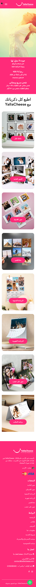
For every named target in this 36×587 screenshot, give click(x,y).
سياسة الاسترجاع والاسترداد (26, 539)
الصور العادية (18, 179)
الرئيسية (32, 517)
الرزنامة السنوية (18, 300)
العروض (32, 526)
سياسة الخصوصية (29, 543)
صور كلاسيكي (30, 489)
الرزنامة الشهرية (18, 341)
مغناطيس (18, 260)
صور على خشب (18, 381)
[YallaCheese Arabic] (24, 4)
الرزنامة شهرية (30, 498)
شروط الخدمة (30, 535)
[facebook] (29, 572)
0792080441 (11, 566)
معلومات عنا (31, 530)
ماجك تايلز (18, 138)
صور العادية (31, 485)
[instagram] (32, 572)
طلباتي (32, 522)
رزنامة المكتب (18, 422)
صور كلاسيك (18, 219)
